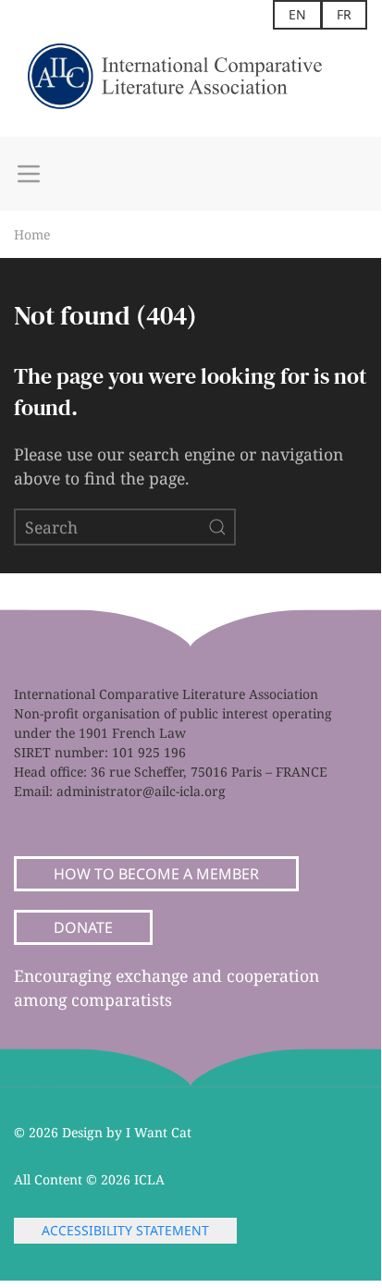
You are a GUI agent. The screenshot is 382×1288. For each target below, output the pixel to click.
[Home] (190, 83)
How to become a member (156, 874)
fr (344, 14)
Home (32, 234)
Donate (83, 927)
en (297, 14)
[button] (28, 174)
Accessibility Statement (125, 1230)
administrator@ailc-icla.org (141, 791)
